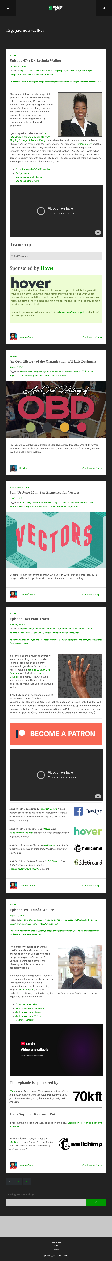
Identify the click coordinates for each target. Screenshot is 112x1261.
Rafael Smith (36, 506)
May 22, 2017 (16, 498)
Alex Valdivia (45, 502)
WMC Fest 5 (26, 989)
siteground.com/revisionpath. (24, 868)
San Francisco (63, 506)
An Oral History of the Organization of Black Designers (53, 361)
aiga (22, 70)
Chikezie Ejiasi (67, 502)
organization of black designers (24, 375)
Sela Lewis (44, 375)
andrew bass (26, 371)
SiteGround (54, 861)
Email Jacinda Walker (26, 1004)
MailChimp (49, 844)
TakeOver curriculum (44, 74)
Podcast (13, 55)
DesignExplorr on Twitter (27, 180)
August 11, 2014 (17, 915)
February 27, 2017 (18, 624)
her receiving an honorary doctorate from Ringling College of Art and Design (30, 137)
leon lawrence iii (66, 371)
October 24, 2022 (18, 66)
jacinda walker (72, 70)
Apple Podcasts (56, 1242)
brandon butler (67, 628)
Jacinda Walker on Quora (28, 1012)
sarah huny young (60, 632)
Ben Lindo (54, 628)
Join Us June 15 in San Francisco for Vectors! (45, 492)
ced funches (80, 628)
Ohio (82, 70)
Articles (13, 356)
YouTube (56, 1249)
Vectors (74, 506)
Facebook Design (48, 808)
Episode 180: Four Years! (29, 619)
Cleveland (29, 70)
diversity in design (44, 919)
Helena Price (81, 502)
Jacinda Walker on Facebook (29, 1008)
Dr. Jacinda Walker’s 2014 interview (33, 169)
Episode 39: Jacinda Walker (32, 910)
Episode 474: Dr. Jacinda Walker (35, 60)
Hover (47, 268)
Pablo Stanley (23, 506)
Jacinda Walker (36, 669)
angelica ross (26, 628)
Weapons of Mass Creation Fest (43, 923)
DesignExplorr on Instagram (29, 176)
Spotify (56, 1245)
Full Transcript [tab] (21, 256)
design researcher (43, 70)
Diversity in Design (24, 1019)
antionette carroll (41, 628)
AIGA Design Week (29, 502)
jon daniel (36, 632)
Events (25, 487)
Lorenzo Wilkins (81, 371)
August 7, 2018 (16, 367)
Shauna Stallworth (58, 375)
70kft (12, 1091)
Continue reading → (92, 336)
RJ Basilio (46, 632)
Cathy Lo (56, 502)
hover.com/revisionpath (72, 311)
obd (91, 371)
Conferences (15, 487)
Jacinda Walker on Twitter (28, 1016)
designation (38, 371)
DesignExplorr (58, 70)
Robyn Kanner (49, 506)
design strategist (28, 919)
